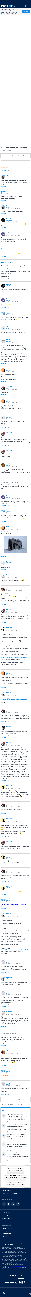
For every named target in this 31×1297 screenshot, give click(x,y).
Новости (18, 2)
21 (24, 155)
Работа (12, 2)
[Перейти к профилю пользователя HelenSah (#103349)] (3, 728)
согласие (3, 13)
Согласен (26, 11)
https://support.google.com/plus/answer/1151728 (15, 657)
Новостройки (20, 145)
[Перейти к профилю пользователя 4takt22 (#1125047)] (3, 465)
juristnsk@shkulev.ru (21, 1266)
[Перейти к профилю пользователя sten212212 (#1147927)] (3, 388)
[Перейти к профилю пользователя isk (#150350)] (3, 589)
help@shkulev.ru (14, 1267)
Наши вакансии (6, 1233)
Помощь (4, 1236)
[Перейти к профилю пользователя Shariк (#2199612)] (3, 177)
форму (10, 168)
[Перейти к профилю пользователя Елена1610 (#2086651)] (3, 787)
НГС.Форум (3, 145)
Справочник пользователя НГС (11, 1193)
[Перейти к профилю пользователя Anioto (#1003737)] (3, 1052)
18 (19, 155)
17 (15, 155)
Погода (24, 2)
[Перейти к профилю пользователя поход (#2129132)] (3, 370)
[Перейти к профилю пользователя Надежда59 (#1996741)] (3, 979)
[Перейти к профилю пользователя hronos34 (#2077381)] (3, 220)
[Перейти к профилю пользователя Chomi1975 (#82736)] (3, 629)
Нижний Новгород (7, 1218)
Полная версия (6, 1190)
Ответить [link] (3, 170)
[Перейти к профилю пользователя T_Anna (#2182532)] (3, 234)
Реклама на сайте (7, 1228)
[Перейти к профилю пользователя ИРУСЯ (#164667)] (3, 341)
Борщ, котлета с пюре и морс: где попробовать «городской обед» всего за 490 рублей (18, 1136)
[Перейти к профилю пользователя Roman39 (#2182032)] (3, 286)
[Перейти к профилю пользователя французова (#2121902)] (3, 962)
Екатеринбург (6, 1216)
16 (12, 155)
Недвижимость (5, 2)
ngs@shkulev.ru (21, 1263)
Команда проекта (7, 1231)
